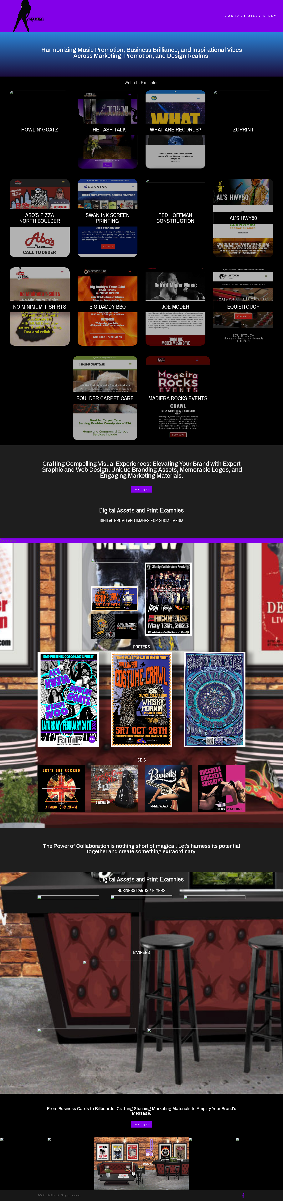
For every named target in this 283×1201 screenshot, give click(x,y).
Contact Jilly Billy (141, 489)
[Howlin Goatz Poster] (68, 746)
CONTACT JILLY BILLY (250, 16)
